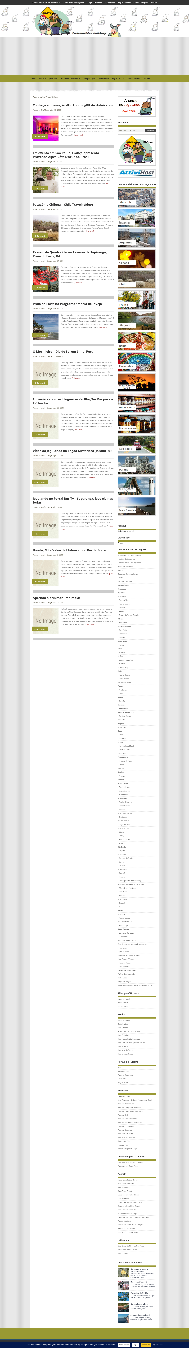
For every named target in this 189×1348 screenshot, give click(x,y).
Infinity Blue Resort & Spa (127, 1214)
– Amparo (121, 851)
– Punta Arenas (123, 679)
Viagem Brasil (123, 1083)
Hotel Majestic (123, 1046)
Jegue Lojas (118, 79)
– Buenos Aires (123, 600)
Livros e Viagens (140, 3)
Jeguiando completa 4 (140, 1315)
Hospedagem (89, 79)
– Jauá (120, 742)
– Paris (120, 694)
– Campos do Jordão (125, 858)
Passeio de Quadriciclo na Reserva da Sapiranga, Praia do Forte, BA (70, 254)
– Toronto (121, 652)
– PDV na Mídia (123, 967)
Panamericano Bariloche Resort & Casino (133, 1217)
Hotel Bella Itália (124, 1035)
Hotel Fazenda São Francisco (129, 1039)
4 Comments (39, 288)
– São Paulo (122, 892)
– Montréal (121, 664)
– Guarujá (121, 873)
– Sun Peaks (122, 630)
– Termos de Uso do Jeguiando (129, 563)
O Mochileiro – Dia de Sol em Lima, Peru (63, 351)
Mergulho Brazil (123, 1071)
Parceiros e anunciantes (127, 970)
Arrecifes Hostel (124, 999)
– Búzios (121, 832)
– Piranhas (122, 727)
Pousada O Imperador (126, 1126)
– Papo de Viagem (124, 963)
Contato (146, 79)
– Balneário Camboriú (126, 933)
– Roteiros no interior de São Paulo (131, 884)
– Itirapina (121, 877)
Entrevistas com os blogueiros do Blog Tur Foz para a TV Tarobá (73, 401)
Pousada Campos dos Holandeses (130, 1111)
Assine (154, 3)
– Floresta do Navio (125, 761)
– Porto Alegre (123, 925)
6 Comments (39, 482)
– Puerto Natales (124, 675)
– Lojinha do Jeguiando (126, 559)
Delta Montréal (123, 1024)
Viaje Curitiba (123, 1253)
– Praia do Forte (124, 750)
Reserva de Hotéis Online (127, 1250)
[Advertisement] (94, 56)
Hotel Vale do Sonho (125, 1050)
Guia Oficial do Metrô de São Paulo (131, 1246)
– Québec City (123, 667)
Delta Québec (123, 1028)
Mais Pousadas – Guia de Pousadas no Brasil (135, 1100)
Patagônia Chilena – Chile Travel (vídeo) (63, 204)
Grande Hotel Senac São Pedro (129, 1031)
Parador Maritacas (124, 1221)
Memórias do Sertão (139, 1293)
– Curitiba (121, 914)
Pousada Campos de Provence (129, 1108)
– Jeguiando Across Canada (128, 615)
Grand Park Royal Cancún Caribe (130, 1202)
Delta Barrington (124, 1020)
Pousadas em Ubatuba (126, 1137)
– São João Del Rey (125, 813)
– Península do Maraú (126, 746)
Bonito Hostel (123, 1003)
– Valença (121, 843)
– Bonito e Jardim (124, 716)
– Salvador (122, 753)
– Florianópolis (123, 937)
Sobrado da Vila (123, 1141)
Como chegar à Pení (139, 1304)
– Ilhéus (121, 735)
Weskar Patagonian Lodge (127, 1149)
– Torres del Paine (124, 682)
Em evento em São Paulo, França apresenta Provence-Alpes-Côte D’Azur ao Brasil (66, 155)
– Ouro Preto (122, 798)
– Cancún (121, 701)
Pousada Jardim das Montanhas (130, 1123)
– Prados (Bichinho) (125, 802)
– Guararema (122, 869)
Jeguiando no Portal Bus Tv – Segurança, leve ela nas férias (73, 500)
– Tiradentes (122, 817)
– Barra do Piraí (123, 828)
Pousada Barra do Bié (126, 1104)
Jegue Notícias (124, 3)
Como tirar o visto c (139, 1269)
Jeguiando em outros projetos (45, 3)
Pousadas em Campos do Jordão (130, 1162)
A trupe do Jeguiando (125, 566)
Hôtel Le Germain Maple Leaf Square (131, 1043)
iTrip (119, 1068)
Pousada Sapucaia (125, 1130)
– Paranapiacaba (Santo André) (129, 881)
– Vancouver (122, 634)
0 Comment (40, 236)
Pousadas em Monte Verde (128, 1166)
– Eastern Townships (125, 660)
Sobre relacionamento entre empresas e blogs (135, 985)
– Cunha (121, 862)
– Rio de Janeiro (124, 839)
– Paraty (121, 836)
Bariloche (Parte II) (138, 1282)
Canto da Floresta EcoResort (128, 1195)
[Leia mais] (78, 135)
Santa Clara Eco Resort (126, 1228)
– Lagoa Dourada (124, 791)
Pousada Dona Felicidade (127, 1119)
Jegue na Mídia (123, 952)
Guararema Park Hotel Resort (129, 1206)
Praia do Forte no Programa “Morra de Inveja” (68, 304)
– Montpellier (122, 690)
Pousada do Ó (123, 1115)
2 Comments (39, 188)
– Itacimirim (122, 739)
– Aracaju (121, 776)
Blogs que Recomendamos (128, 574)
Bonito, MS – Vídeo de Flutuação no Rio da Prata (69, 550)
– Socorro (121, 896)
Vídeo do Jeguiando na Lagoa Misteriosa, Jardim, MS (72, 451)
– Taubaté (121, 903)
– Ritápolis (121, 810)
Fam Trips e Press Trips (127, 940)
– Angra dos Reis (124, 825)
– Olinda (121, 765)
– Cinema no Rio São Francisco (129, 555)
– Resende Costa (124, 806)
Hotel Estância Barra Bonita (128, 1210)
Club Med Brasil (123, 1199)
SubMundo (122, 1079)
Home (34, 79)
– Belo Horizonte (124, 787)
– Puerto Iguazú (123, 604)
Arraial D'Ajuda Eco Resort (127, 1180)
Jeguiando (45, 21)
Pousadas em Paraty (125, 1134)
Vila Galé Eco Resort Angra (128, 1232)
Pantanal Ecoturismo (125, 1075)
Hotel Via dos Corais (125, 1054)
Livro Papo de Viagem (74, 3)
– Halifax (121, 645)
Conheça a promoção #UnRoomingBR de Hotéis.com (73, 105)
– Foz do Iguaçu (124, 918)
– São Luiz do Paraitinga (127, 888)
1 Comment (40, 137)
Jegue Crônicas (95, 3)
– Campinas (122, 854)
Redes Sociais (134, 79)
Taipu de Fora (123, 1145)
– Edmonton (122, 623)
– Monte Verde (123, 795)
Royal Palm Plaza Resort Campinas (131, 1225)
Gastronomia (103, 79)
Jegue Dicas (109, 3)
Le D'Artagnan (123, 1006)
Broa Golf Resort (124, 1187)
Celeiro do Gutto (124, 1096)
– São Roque (122, 899)
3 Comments (39, 629)
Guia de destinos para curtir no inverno (132, 944)
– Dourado (121, 866)
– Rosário (121, 608)
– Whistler (121, 638)
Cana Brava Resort (125, 1191)
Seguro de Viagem (124, 982)
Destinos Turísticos (70, 79)
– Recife (121, 768)
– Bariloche (122, 596)
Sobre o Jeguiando (48, 79)
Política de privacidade (126, 974)
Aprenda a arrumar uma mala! (56, 598)
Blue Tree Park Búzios (126, 1184)
